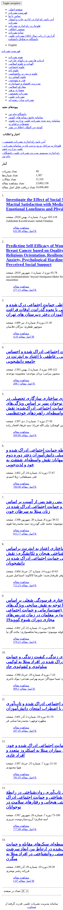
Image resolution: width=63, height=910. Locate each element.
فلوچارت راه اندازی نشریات (24, 25)
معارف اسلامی (17, 86)
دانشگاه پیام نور (17, 114)
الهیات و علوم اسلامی (20, 63)
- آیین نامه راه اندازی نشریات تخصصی (23, 141)
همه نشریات (15, 57)
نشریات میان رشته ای (21, 100)
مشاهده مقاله (21, 227)
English (12, 45)
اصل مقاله (25, 231)
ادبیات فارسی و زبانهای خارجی (26, 60)
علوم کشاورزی (17, 76)
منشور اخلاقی (16, 29)
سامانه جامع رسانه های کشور (25, 117)
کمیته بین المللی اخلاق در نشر (25, 127)
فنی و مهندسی (16, 80)
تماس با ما (14, 16)
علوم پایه (13, 70)
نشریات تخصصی (18, 93)
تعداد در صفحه (12, 891)
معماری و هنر (16, 90)
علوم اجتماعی (16, 67)
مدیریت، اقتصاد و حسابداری (24, 83)
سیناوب (31, 906)
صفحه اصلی (15, 9)
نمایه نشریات (15, 32)
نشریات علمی (16, 96)
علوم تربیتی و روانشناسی (23, 73)
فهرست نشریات (17, 12)
